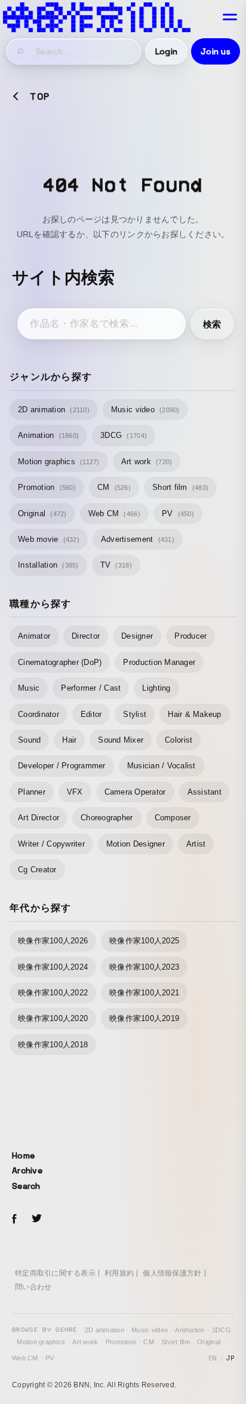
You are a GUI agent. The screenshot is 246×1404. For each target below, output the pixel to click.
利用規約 (119, 1273)
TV (116, 564)
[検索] (21, 51)
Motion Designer (135, 843)
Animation (48, 435)
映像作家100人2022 (53, 992)
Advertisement (137, 539)
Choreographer (107, 817)
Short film (180, 487)
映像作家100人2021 (144, 992)
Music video (145, 409)
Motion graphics (59, 461)
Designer (137, 636)
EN (212, 1358)
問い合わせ (33, 1286)
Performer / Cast (91, 687)
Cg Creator (37, 869)
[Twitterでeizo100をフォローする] (36, 1220)
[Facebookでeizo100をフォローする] (14, 1220)
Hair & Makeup (194, 714)
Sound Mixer (120, 739)
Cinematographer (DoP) (60, 662)
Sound (29, 739)
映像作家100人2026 (53, 940)
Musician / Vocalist (161, 765)
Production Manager (159, 662)
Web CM (114, 513)
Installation (48, 564)
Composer (173, 817)
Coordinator (38, 714)
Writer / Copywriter (51, 843)
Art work (147, 461)
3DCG (123, 435)
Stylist (134, 714)
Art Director (38, 817)
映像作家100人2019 (144, 1018)
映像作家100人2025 (144, 940)
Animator (34, 636)
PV (178, 513)
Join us (215, 51)
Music (28, 687)
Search (26, 1186)
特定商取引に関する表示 (55, 1273)
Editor (91, 714)
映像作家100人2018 (53, 1044)
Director (86, 636)
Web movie (48, 539)
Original (42, 513)
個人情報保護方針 (172, 1273)
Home (23, 1155)
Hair (69, 739)
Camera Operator (135, 791)
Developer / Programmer (62, 765)
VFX (75, 791)
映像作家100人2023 (144, 966)
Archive (27, 1170)
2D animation (54, 409)
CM (114, 487)
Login (166, 51)
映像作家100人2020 (53, 1018)
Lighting (156, 687)
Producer (190, 636)
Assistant (204, 791)
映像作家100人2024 (53, 966)
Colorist (178, 739)
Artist (196, 843)
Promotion (47, 487)
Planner (31, 791)
